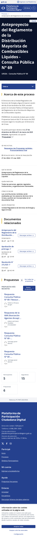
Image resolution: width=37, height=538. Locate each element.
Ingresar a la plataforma (10, 471)
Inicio (4, 453)
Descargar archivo (26, 235)
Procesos (4, 14)
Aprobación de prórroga (9, 247)
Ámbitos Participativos (10, 461)
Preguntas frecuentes (10, 481)
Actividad (5, 492)
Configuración (18, 534)
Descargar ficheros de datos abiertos (15, 499)
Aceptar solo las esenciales (18, 530)
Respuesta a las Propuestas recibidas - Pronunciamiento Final (18, 149)
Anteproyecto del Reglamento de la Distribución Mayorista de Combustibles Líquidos (9, 232)
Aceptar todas (18, 526)
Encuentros (6, 496)
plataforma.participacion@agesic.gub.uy (16, 433)
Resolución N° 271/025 (9, 263)
